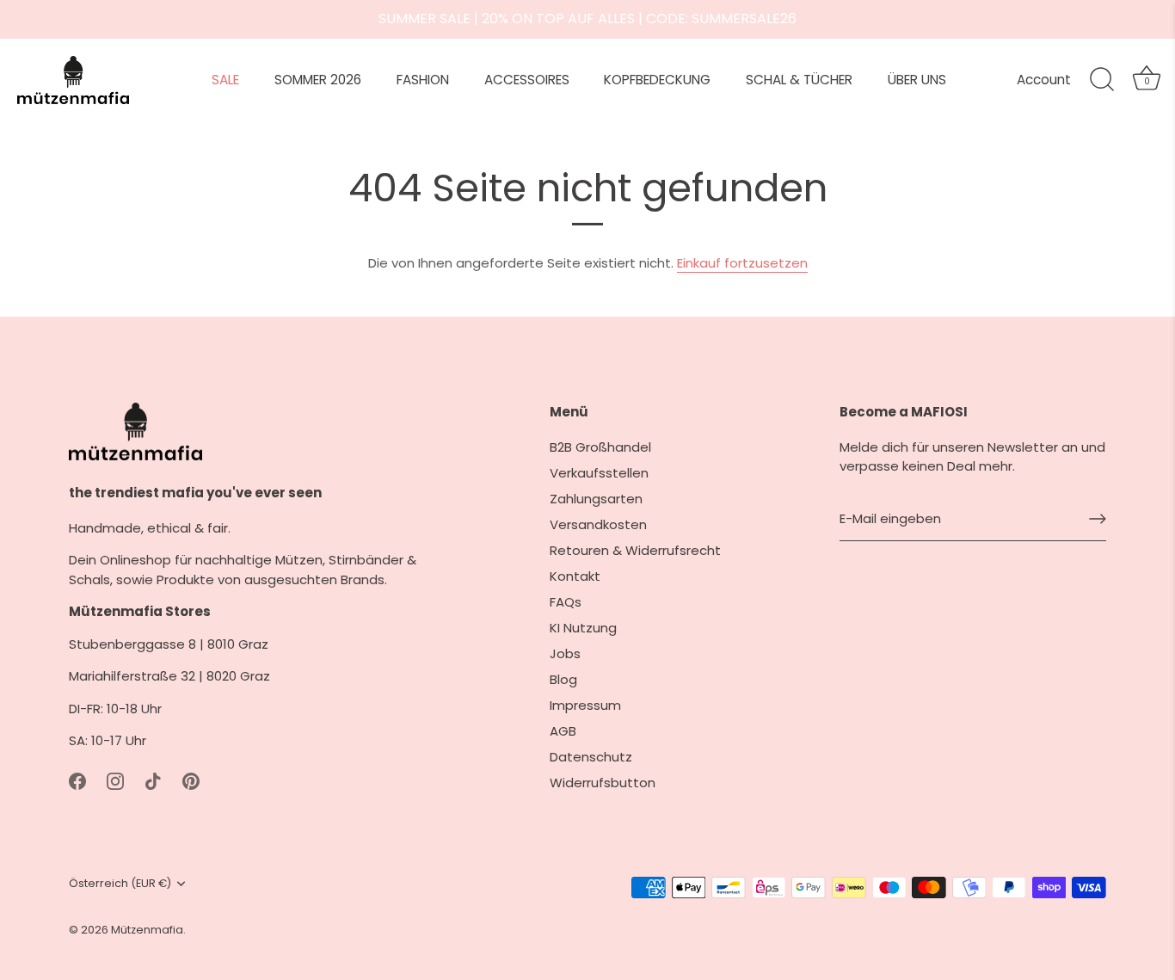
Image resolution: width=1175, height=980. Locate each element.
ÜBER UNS (917, 80)
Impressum (585, 705)
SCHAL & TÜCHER (799, 80)
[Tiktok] (153, 781)
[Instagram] (115, 781)
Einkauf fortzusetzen (742, 263)
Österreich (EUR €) (120, 884)
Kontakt (575, 576)
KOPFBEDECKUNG (657, 80)
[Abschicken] (1097, 518)
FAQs (565, 602)
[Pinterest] (191, 781)
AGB (563, 731)
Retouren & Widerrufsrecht (635, 550)
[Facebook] (77, 781)
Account (1044, 80)
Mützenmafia (147, 929)
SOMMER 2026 (317, 80)
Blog (563, 679)
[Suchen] (1102, 80)
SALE (225, 80)
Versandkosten (598, 524)
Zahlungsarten (596, 499)
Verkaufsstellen (599, 473)
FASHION (423, 80)
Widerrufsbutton (602, 783)
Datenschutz (591, 757)
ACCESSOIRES (526, 80)
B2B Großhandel (600, 447)
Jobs (565, 653)
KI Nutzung (583, 628)
